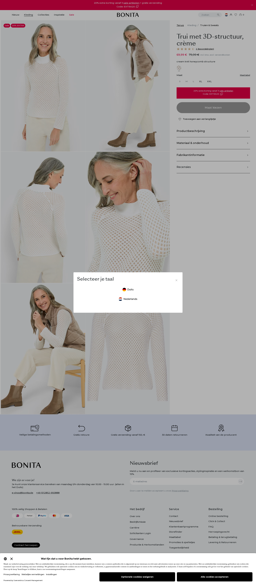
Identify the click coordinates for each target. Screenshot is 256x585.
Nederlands (130, 299)
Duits (130, 289)
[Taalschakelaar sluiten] (176, 280)
